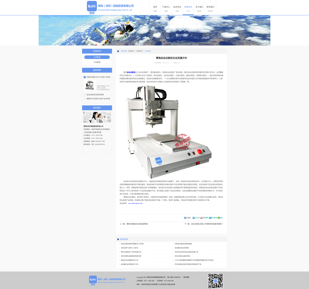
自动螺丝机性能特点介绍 (129, 264)
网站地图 (186, 277)
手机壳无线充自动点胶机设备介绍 (186, 252)
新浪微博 (205, 218)
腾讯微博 (214, 218)
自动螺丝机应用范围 (182, 248)
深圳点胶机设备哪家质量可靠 (131, 256)
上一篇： (134, 224)
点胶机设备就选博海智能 (183, 244)
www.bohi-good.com (135, 203)
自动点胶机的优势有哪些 (95, 95)
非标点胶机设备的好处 (182, 256)
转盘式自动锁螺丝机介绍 (129, 260)
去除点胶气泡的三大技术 (129, 248)
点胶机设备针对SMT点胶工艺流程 (98, 77)
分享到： (189, 218)
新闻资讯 (139, 51)
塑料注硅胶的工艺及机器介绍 (131, 252)
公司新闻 (148, 51)
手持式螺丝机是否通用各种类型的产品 (188, 264)
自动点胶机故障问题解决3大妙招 (132, 244)
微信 (221, 218)
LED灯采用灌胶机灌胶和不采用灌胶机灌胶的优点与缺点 (194, 260)
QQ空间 (197, 218)
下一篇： (203, 224)
